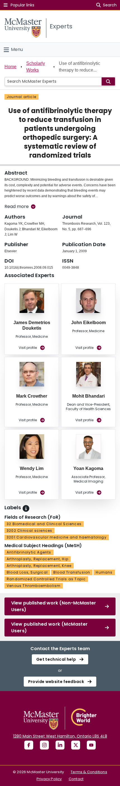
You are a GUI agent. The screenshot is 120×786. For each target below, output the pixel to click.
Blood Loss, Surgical (27, 572)
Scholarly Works (35, 66)
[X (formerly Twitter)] (75, 745)
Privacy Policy (49, 779)
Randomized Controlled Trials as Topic (46, 579)
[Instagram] (44, 745)
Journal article (21, 96)
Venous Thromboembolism (34, 585)
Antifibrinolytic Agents (29, 552)
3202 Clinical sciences (29, 530)
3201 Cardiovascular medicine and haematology (57, 537)
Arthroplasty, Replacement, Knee (39, 565)
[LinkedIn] (60, 745)
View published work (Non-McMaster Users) (53, 606)
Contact (76, 779)
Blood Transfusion (71, 572)
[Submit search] (108, 81)
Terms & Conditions (89, 772)
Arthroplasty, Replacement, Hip (37, 559)
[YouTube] (91, 745)
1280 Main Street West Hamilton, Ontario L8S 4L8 (60, 736)
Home (10, 66)
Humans (104, 572)
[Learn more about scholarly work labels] (26, 508)
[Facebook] (28, 745)
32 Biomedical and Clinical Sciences (44, 523)
